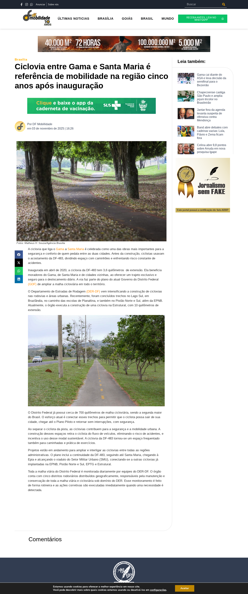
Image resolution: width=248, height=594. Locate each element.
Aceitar (184, 588)
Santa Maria (76, 249)
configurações (158, 590)
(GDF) (32, 284)
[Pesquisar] (223, 4)
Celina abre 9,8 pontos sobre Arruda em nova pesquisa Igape (211, 148)
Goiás (127, 18)
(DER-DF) (93, 291)
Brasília (105, 18)
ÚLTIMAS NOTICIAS (73, 18)
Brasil (147, 18)
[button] (19, 254)
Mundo (168, 18)
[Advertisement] (94, 514)
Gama (60, 249)
